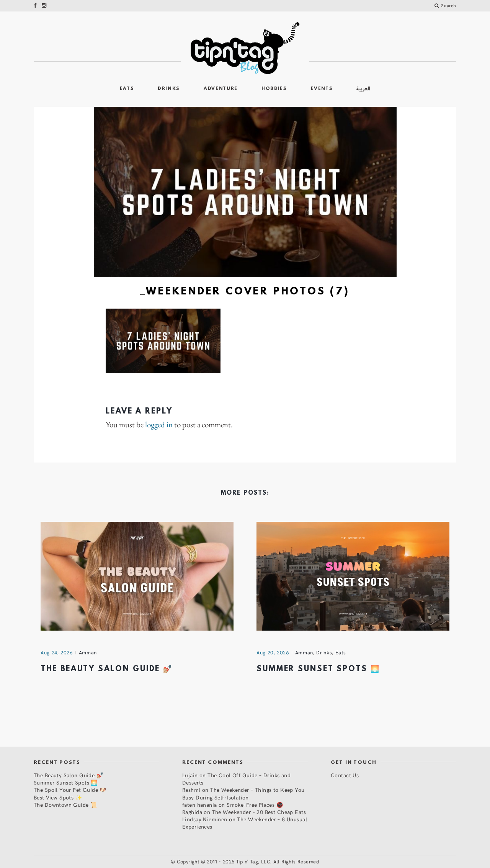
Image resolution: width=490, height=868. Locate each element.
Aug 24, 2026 (57, 652)
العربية (363, 88)
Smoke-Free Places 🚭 (255, 804)
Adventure (221, 89)
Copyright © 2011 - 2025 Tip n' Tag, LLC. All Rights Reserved (248, 861)
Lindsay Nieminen (204, 819)
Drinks (169, 89)
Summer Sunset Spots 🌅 (318, 669)
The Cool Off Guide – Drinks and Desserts (236, 779)
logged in (159, 424)
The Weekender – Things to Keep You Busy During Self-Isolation (243, 793)
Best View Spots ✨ (58, 797)
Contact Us (345, 775)
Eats (127, 89)
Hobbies (274, 89)
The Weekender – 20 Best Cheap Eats (259, 812)
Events (322, 89)
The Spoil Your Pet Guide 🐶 (70, 789)
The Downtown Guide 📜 (65, 804)
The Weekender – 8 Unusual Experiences (244, 823)
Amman (88, 652)
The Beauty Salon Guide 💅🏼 (107, 669)
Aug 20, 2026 (272, 652)
